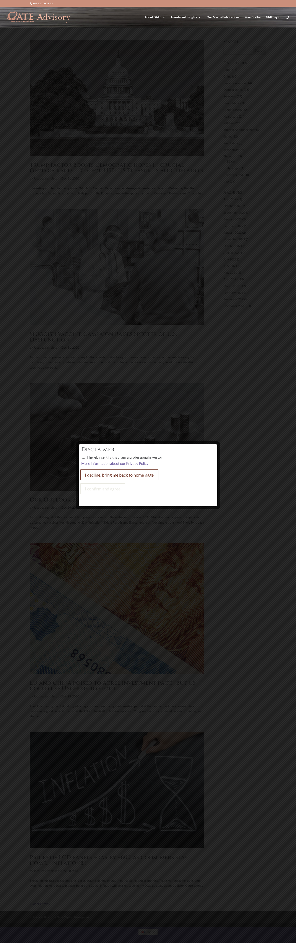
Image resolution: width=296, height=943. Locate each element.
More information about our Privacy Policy (114, 463)
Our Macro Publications (223, 17)
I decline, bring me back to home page (119, 474)
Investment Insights (184, 17)
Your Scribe (252, 17)
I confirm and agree (102, 488)
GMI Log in (273, 17)
